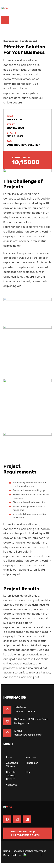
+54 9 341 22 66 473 (24, 712)
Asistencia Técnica (12, 765)
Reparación (32, 763)
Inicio (9, 757)
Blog (28, 772)
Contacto (11, 785)
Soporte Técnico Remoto (11, 775)
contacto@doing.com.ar (28, 735)
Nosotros (31, 757)
